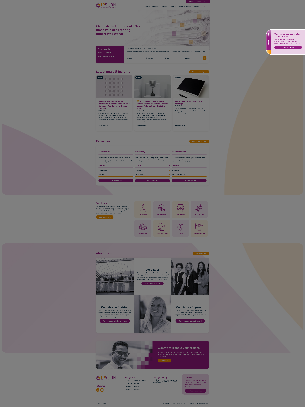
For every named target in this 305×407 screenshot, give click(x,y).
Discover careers (288, 47)
